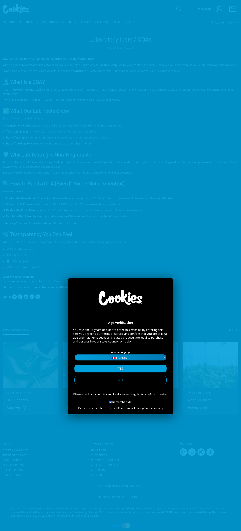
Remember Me (122, 402)
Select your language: (120, 352)
